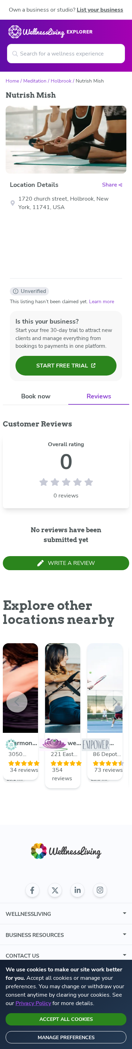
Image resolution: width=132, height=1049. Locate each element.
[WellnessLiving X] (55, 890)
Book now (35, 396)
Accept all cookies (66, 1019)
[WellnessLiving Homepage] (66, 851)
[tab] (35, 396)
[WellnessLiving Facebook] (32, 890)
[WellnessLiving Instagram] (100, 890)
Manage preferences (66, 1037)
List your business (100, 10)
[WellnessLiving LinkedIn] (77, 890)
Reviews (99, 396)
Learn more (101, 301)
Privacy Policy (33, 1003)
